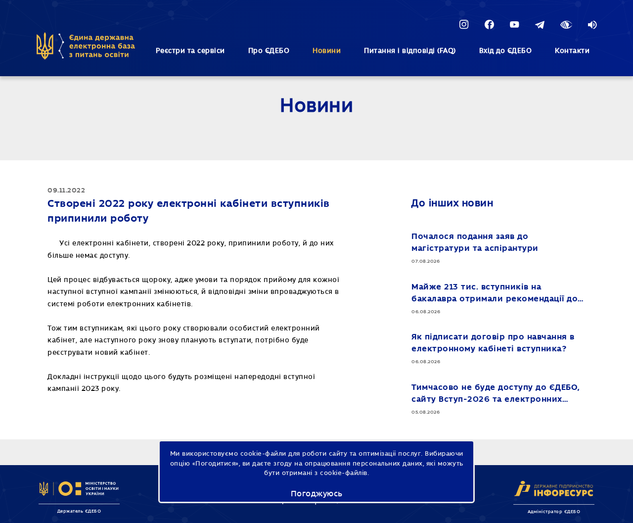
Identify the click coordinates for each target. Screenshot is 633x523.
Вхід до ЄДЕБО (505, 51)
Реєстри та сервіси (190, 51)
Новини (327, 51)
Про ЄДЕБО (269, 51)
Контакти (572, 51)
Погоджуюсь (317, 494)
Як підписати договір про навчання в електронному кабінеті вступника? (493, 343)
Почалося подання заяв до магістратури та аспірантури (475, 242)
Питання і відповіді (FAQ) (410, 51)
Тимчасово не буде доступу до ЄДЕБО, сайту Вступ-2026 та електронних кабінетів (495, 394)
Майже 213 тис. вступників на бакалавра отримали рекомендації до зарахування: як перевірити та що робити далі (494, 294)
